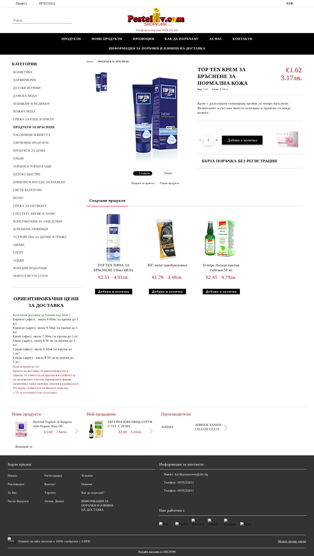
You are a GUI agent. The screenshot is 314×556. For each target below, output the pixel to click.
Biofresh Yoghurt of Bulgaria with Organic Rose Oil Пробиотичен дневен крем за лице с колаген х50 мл (53, 424)
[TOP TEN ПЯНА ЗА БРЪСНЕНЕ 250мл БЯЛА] (114, 237)
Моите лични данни (292, 541)
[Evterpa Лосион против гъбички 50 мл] (221, 237)
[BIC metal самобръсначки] (167, 237)
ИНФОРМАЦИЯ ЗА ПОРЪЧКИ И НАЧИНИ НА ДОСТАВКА (157, 48)
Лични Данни (54, 501)
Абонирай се (23, 446)
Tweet (168, 173)
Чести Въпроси (18, 501)
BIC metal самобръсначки (167, 265)
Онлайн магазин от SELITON (157, 551)
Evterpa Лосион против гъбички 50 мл (221, 267)
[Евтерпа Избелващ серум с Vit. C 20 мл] (96, 429)
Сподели (144, 173)
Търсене (50, 492)
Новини (86, 484)
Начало (90, 61)
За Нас (12, 492)
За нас (215, 39)
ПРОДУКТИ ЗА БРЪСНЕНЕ (113, 61)
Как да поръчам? (181, 39)
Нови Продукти (107, 39)
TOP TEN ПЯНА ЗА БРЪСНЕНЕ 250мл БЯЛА (114, 267)
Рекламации (16, 484)
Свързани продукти (107, 200)
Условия (87, 475)
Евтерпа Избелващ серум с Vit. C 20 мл (130, 424)
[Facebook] (299, 3)
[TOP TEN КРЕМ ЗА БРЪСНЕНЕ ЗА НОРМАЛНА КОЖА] (155, 164)
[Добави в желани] (206, 128)
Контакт (50, 484)
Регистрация (53, 475)
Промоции (143, 39)
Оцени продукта (169, 183)
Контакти (242, 39)
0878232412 (47, 3)
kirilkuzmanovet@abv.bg (191, 474)
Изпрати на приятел (143, 183)
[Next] (75, 431)
